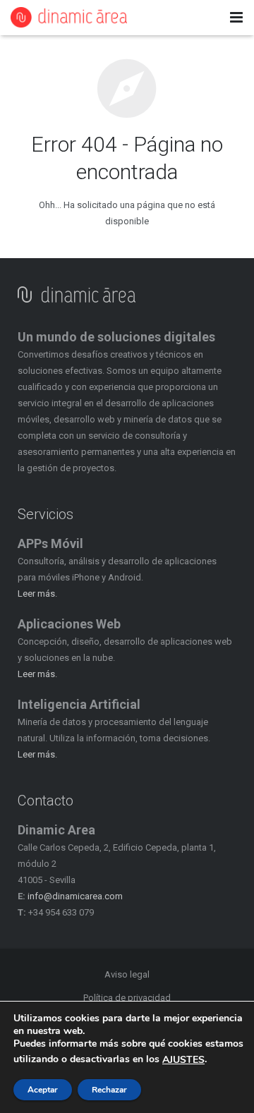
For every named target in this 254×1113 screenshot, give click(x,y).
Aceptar (43, 1089)
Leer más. (37, 593)
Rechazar (109, 1089)
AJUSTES (183, 1060)
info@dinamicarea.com (75, 896)
